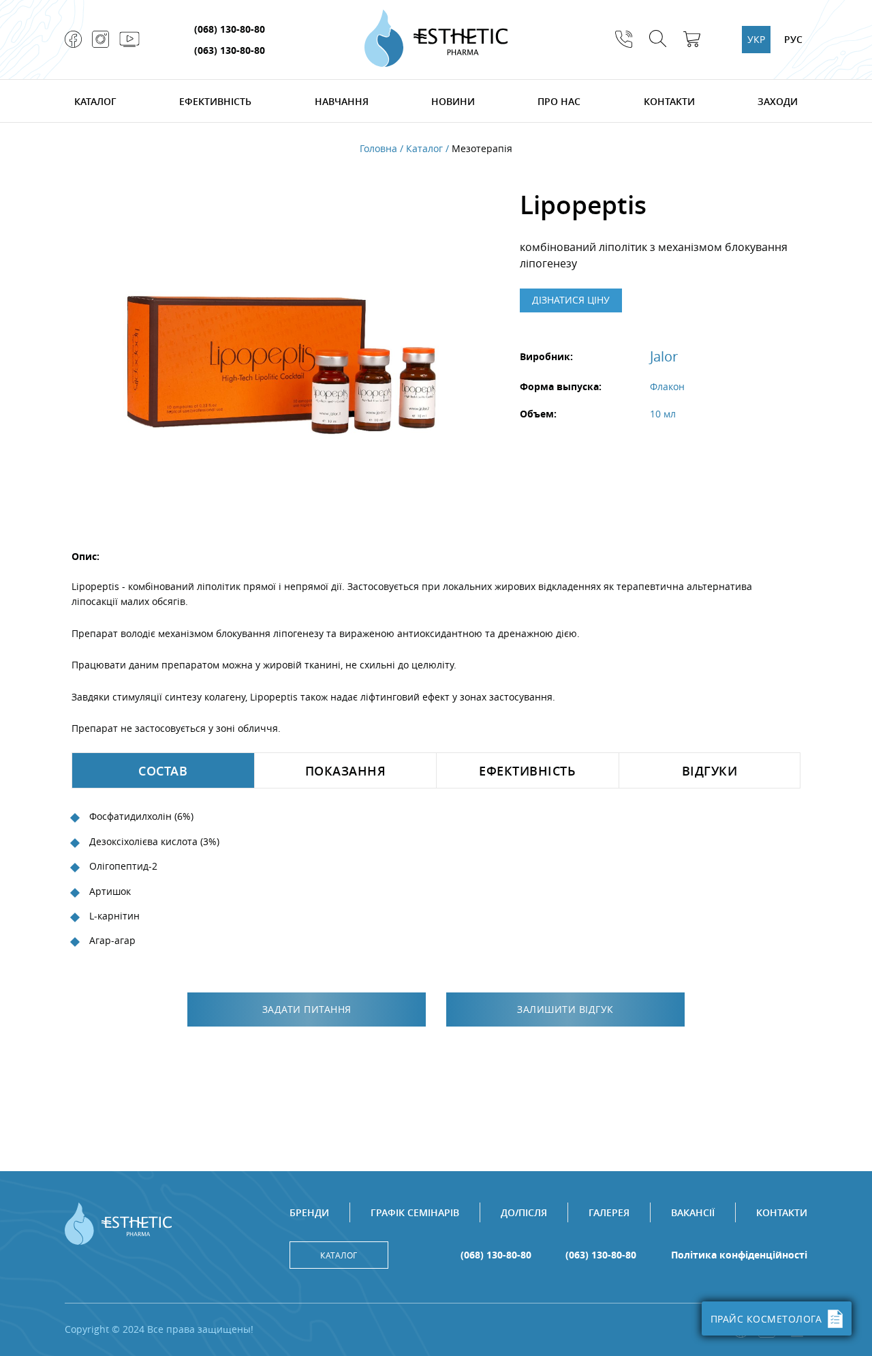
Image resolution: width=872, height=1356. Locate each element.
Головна (378, 148)
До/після (524, 1212)
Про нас (559, 101)
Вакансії (693, 1212)
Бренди (309, 1212)
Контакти (669, 101)
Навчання (342, 101)
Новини (453, 101)
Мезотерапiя (482, 148)
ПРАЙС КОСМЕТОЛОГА (766, 1318)
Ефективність (215, 101)
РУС (793, 39)
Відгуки (710, 771)
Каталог (95, 101)
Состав (162, 771)
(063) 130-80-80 (229, 50)
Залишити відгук (565, 1009)
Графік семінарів (415, 1212)
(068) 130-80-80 (229, 29)
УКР (756, 39)
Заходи (778, 101)
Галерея (609, 1212)
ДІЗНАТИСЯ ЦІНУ (571, 299)
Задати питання (307, 1009)
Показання (345, 771)
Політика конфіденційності (739, 1255)
